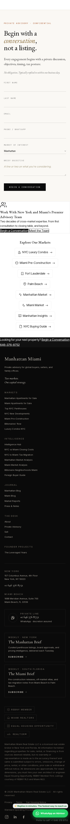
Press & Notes (12, 506)
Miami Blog (10, 495)
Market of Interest (16, 145)
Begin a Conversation (25, 187)
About (8, 521)
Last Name (10, 98)
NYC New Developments (17, 413)
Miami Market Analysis (16, 465)
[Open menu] (62, 5)
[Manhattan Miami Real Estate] (18, 5)
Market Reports (12, 501)
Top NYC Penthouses (16, 408)
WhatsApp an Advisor (53, 813)
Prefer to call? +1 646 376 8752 (52, 820)
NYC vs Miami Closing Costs (19, 449)
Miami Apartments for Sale (18, 403)
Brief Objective (14, 161)
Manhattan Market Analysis (19, 459)
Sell (6, 531)
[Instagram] (7, 817)
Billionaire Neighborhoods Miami (21, 470)
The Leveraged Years (16, 552)
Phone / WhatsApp (15, 129)
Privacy (8, 802)
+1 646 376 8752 (14, 585)
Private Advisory (13, 526)
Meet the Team (39, 230)
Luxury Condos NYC (15, 428)
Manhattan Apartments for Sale (21, 398)
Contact (9, 537)
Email (7, 114)
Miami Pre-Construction (17, 418)
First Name (11, 83)
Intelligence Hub (13, 444)
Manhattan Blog (13, 490)
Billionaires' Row (13, 423)
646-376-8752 (10, 344)
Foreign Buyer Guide (15, 475)
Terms (19, 802)
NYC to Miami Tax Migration (19, 454)
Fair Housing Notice (36, 802)
